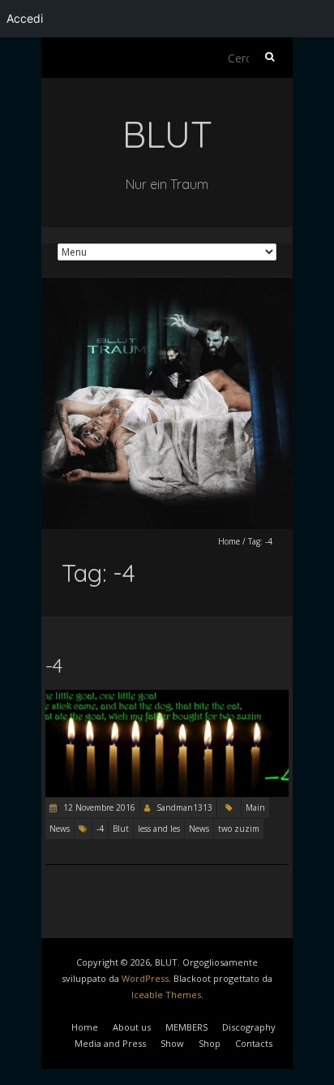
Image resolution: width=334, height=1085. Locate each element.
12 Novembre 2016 (98, 807)
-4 (53, 665)
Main (255, 807)
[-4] (167, 697)
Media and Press (110, 1043)
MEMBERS (186, 1027)
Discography (249, 1027)
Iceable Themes (166, 994)
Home (229, 541)
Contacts (253, 1043)
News (59, 828)
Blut (121, 828)
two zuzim (238, 828)
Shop (210, 1043)
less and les (159, 828)
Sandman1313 (184, 807)
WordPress (145, 978)
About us (132, 1027)
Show (172, 1043)
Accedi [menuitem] (24, 18)
